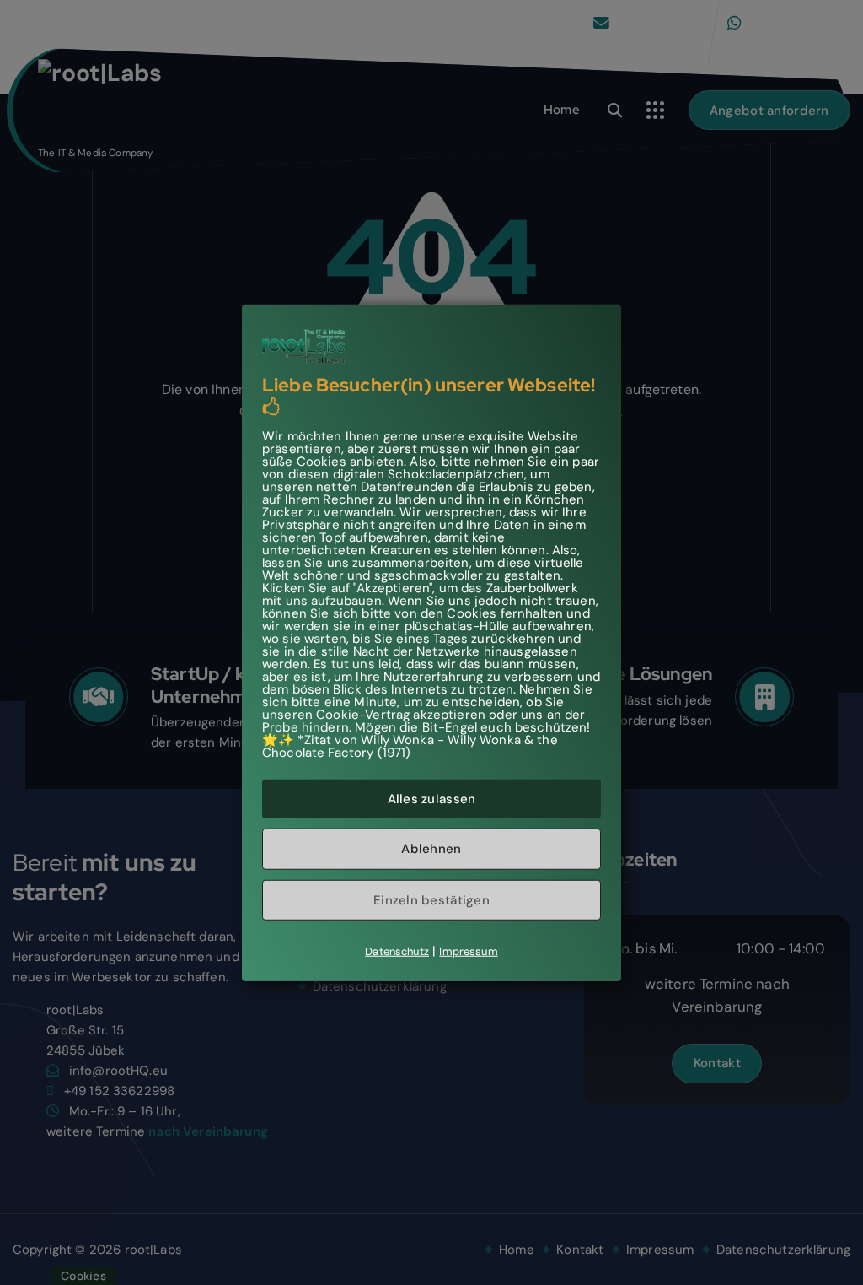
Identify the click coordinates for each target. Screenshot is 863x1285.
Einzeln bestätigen (431, 899)
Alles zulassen (432, 798)
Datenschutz (397, 951)
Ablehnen (431, 848)
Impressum (468, 951)
